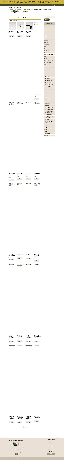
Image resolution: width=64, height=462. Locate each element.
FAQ (32, 9)
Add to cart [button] (11, 36)
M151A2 (45, 52)
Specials (45, 27)
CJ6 (45, 125)
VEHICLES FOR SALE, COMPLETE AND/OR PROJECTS (48, 30)
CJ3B (45, 72)
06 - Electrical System (48, 86)
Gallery (45, 9)
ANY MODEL (46, 66)
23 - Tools (46, 119)
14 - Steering (47, 103)
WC (45, 58)
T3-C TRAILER (46, 133)
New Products (46, 25)
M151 (45, 48)
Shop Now (25, 11)
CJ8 (45, 129)
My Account (40, 5)
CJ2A (45, 68)
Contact (49, 9)
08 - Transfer (47, 90)
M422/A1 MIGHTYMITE (48, 54)
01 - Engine (47, 76)
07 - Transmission (48, 88)
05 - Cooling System (48, 84)
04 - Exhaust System (48, 82)
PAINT (45, 135)
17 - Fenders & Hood (48, 109)
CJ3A (45, 70)
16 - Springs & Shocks (48, 107)
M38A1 (45, 44)
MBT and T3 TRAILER (48, 60)
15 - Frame (47, 105)
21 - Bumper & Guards (48, 114)
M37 (45, 56)
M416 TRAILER (47, 64)
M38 (45, 42)
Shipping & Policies (38, 9)
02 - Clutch (47, 78)
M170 (45, 46)
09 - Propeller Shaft (48, 92)
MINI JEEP (46, 40)
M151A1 (45, 50)
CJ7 (45, 127)
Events (28, 9)
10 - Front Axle (47, 94)
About (24, 9)
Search (46, 19)
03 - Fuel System (47, 80)
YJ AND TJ (46, 131)
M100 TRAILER (47, 62)
